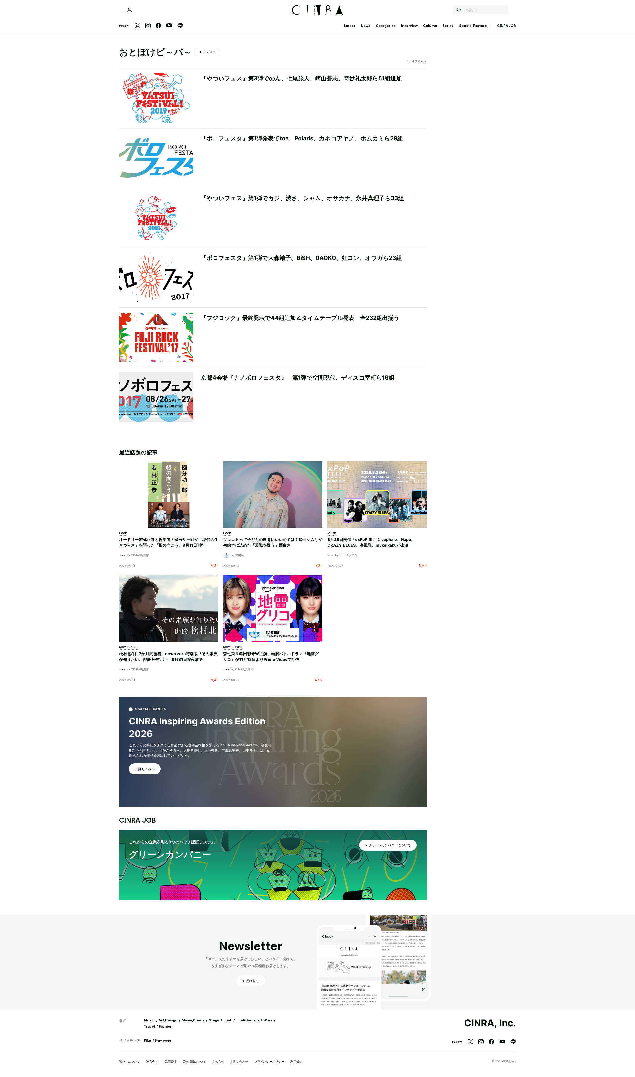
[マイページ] (129, 10)
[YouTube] (169, 26)
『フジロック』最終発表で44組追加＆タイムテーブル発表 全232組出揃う (300, 317)
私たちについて (129, 1061)
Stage (214, 1020)
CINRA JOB (506, 25)
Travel (149, 1026)
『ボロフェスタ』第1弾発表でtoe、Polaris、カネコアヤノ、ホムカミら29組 (302, 138)
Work (267, 1020)
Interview (409, 25)
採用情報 (170, 1061)
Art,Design (168, 1020)
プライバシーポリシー (269, 1061)
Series (448, 25)
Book (227, 1020)
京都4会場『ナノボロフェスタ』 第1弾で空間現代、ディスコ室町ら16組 (297, 377)
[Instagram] (148, 26)
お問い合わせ (239, 1061)
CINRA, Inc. (490, 1023)
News (365, 25)
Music (149, 1020)
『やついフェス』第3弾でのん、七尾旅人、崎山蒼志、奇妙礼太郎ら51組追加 (301, 78)
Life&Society (247, 1020)
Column (430, 25)
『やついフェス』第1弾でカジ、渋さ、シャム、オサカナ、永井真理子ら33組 (302, 198)
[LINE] (180, 26)
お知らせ (218, 1061)
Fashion (165, 1026)
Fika (147, 1040)
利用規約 (296, 1061)
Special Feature (473, 25)
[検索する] (458, 9)
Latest (349, 25)
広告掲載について (194, 1061)
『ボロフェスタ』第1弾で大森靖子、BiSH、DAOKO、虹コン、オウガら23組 (301, 257)
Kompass (163, 1040)
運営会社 (152, 1061)
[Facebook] (158, 26)
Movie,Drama (193, 1020)
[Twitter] (137, 26)
